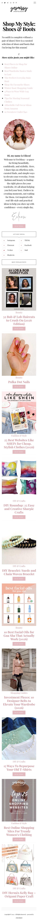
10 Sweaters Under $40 (15, 111)
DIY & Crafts (19, 500)
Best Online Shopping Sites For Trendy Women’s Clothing (19, 831)
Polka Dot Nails (19, 382)
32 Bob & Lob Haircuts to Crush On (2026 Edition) (19, 320)
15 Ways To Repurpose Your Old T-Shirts (19, 767)
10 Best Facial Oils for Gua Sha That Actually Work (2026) (19, 635)
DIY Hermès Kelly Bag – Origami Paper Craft (19, 894)
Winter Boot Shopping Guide (18, 87)
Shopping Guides (19, 692)
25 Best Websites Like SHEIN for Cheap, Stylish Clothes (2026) (19, 443)
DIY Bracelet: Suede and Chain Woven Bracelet (19, 572)
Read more (19, 328)
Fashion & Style (19, 435)
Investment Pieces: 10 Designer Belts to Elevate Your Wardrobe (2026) (19, 702)
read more (19, 226)
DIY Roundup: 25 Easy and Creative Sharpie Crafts (19, 508)
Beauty (19, 312)
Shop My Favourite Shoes (16, 84)
